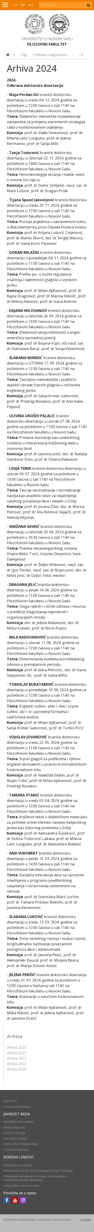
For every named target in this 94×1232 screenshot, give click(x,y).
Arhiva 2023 (16, 1063)
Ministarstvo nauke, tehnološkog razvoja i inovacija (38, 1170)
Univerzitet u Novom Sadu (47, 38)
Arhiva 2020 (16, 1047)
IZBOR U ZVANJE (14, 1133)
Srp (23, 5)
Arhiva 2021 (16, 1052)
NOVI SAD (10, 1101)
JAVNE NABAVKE (14, 1127)
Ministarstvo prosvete (18, 1165)
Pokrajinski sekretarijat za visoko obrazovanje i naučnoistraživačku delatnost (35, 1178)
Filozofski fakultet (47, 44)
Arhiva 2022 (16, 1058)
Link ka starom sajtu (16, 1107)
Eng (31, 5)
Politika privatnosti (15, 1150)
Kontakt (86, 1220)
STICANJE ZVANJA (14, 1138)
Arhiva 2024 (16, 1069)
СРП (15, 5)
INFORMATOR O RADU (18, 1122)
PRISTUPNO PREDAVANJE (20, 1144)
